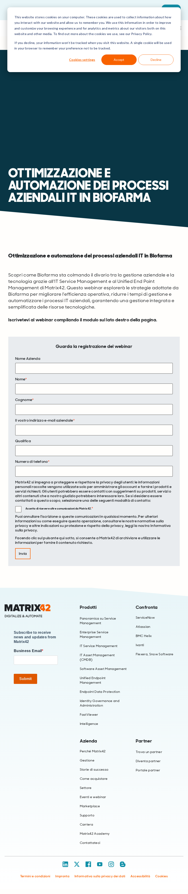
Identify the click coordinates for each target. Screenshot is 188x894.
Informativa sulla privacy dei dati (100, 876)
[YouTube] (100, 864)
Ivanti (140, 645)
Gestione (87, 760)
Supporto (87, 815)
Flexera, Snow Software (155, 654)
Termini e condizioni (35, 876)
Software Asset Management (103, 669)
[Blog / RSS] (123, 864)
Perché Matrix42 (93, 751)
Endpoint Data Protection (100, 692)
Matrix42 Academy (95, 834)
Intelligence (89, 724)
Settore (86, 788)
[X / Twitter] (77, 864)
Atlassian (143, 627)
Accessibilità (140, 876)
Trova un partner (149, 752)
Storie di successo (94, 769)
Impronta (62, 876)
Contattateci (90, 843)
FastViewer (89, 714)
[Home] (36, 611)
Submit (25, 679)
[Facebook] (88, 864)
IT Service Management (99, 646)
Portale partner (148, 770)
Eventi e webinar (93, 797)
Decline (156, 60)
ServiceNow (145, 617)
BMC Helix (144, 636)
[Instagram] (111, 864)
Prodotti (88, 607)
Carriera (86, 824)
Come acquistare (94, 779)
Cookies (161, 876)
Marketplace (90, 806)
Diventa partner (148, 761)
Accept (119, 60)
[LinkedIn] (65, 864)
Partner (144, 741)
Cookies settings (82, 60)
